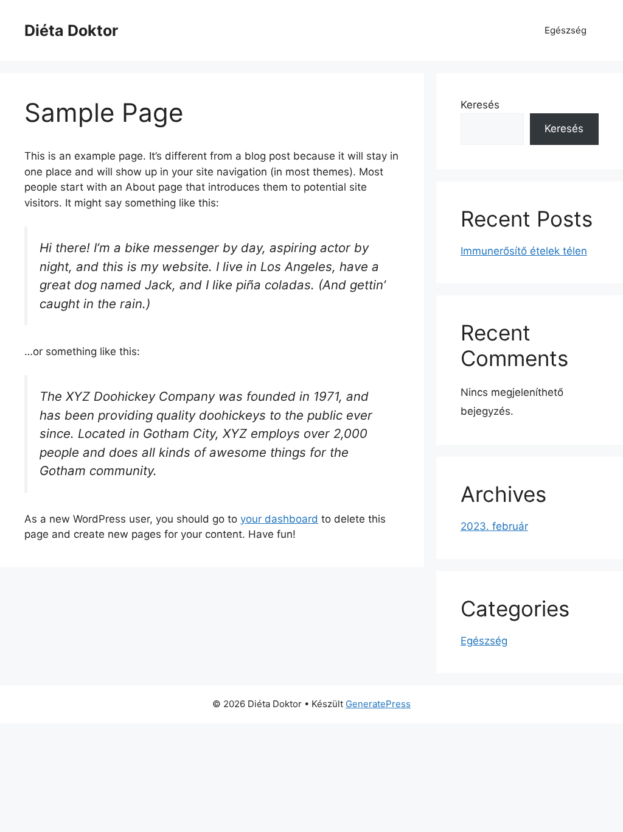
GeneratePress (378, 704)
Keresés (480, 105)
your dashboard (279, 519)
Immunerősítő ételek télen (524, 251)
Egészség (565, 30)
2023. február (494, 526)
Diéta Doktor (71, 30)
